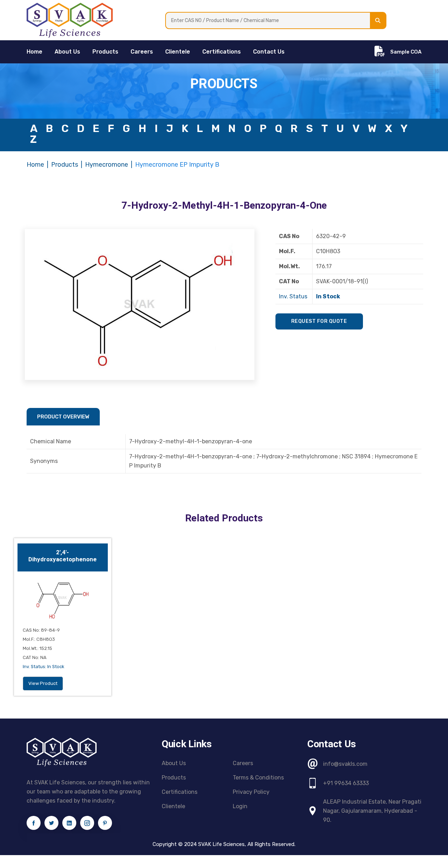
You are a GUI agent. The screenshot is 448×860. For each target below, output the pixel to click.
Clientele (177, 51)
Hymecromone (106, 164)
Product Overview (63, 417)
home (34, 51)
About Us (67, 51)
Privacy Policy (251, 792)
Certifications (221, 51)
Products (105, 51)
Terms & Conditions (258, 777)
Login (240, 806)
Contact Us (269, 51)
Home (35, 164)
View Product (42, 683)
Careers (142, 51)
